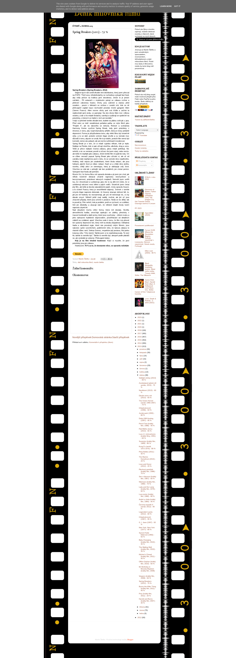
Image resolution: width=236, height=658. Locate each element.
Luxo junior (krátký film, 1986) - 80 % (147, 495)
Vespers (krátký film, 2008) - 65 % (147, 577)
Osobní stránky (141, 148)
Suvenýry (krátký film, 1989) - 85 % (147, 442)
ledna (142, 613)
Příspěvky (142, 161)
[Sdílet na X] (106, 259)
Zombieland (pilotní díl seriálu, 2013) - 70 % (147, 385)
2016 (140, 337)
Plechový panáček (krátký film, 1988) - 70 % (147, 471)
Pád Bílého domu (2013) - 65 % (145, 430)
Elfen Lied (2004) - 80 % (150, 252)
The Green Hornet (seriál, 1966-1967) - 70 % (147, 403)
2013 (140, 346)
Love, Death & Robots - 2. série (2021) (150, 301)
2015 (140, 340)
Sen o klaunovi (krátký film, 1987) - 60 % (147, 477)
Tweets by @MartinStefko (145, 120)
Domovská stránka (102, 337)
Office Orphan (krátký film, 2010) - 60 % (147, 563)
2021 (140, 324)
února (142, 610)
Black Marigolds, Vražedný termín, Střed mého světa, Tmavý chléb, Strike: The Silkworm (145, 269)
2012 (140, 617)
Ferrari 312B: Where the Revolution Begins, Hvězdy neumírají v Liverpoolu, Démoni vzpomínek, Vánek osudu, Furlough (145, 238)
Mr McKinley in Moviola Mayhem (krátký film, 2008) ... (147, 570)
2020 (140, 327)
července (143, 365)
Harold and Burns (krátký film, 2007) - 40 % (147, 601)
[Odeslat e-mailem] (102, 259)
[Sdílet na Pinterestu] (111, 259)
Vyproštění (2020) (149, 214)
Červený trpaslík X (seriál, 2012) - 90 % (147, 507)
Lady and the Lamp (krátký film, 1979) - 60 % (147, 489)
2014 (140, 343)
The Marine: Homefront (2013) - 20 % (147, 459)
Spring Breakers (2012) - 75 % (145, 582)
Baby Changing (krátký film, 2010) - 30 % (147, 542)
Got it (177, 6)
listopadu (143, 352)
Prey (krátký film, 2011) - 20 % (145, 595)
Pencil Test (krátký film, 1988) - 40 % (147, 425)
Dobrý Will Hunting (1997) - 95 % (146, 419)
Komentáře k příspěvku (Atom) (101, 342)
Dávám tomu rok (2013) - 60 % (145, 397)
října (141, 356)
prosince (143, 349)
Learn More (166, 6)
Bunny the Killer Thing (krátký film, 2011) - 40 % (147, 588)
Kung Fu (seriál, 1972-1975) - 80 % (147, 447)
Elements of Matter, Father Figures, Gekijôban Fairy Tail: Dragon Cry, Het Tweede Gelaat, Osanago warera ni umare (145, 196)
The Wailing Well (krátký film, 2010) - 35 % (147, 549)
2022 (140, 321)
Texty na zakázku (141, 151)
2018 (140, 330)
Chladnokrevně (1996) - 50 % (145, 409)
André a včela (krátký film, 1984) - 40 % (147, 500)
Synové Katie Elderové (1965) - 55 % (146, 535)
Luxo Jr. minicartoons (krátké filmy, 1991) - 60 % (147, 436)
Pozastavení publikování (144, 225)
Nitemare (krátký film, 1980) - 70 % (147, 483)
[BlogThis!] (104, 259)
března (142, 607)
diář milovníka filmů (85, 262)
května (142, 372)
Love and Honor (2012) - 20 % (145, 465)
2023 (140, 317)
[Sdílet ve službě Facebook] (109, 259)
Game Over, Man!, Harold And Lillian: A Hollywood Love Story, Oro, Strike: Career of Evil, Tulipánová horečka (145, 287)
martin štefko (99, 262)
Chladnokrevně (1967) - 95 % (145, 518)
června (142, 369)
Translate (143, 135)
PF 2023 (138, 208)
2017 (140, 333)
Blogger (130, 640)
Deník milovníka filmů (107, 13)
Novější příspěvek (81, 337)
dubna (142, 375)
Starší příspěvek (120, 337)
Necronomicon (140, 145)
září (141, 359)
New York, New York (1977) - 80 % (147, 528)
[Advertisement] (101, 626)
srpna (142, 362)
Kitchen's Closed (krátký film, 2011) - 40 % (147, 556)
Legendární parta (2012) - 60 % (145, 513)
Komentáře (142, 165)
